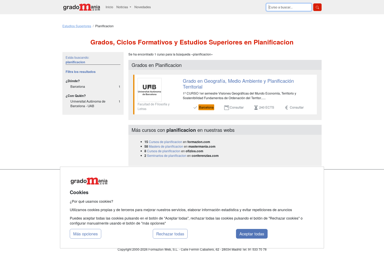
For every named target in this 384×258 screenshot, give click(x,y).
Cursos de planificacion (165, 141)
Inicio (109, 7)
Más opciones (85, 234)
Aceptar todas (251, 234)
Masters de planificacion (166, 146)
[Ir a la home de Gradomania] (81, 7)
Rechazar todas (170, 234)
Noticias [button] (122, 7)
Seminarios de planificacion (166, 155)
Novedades (142, 7)
